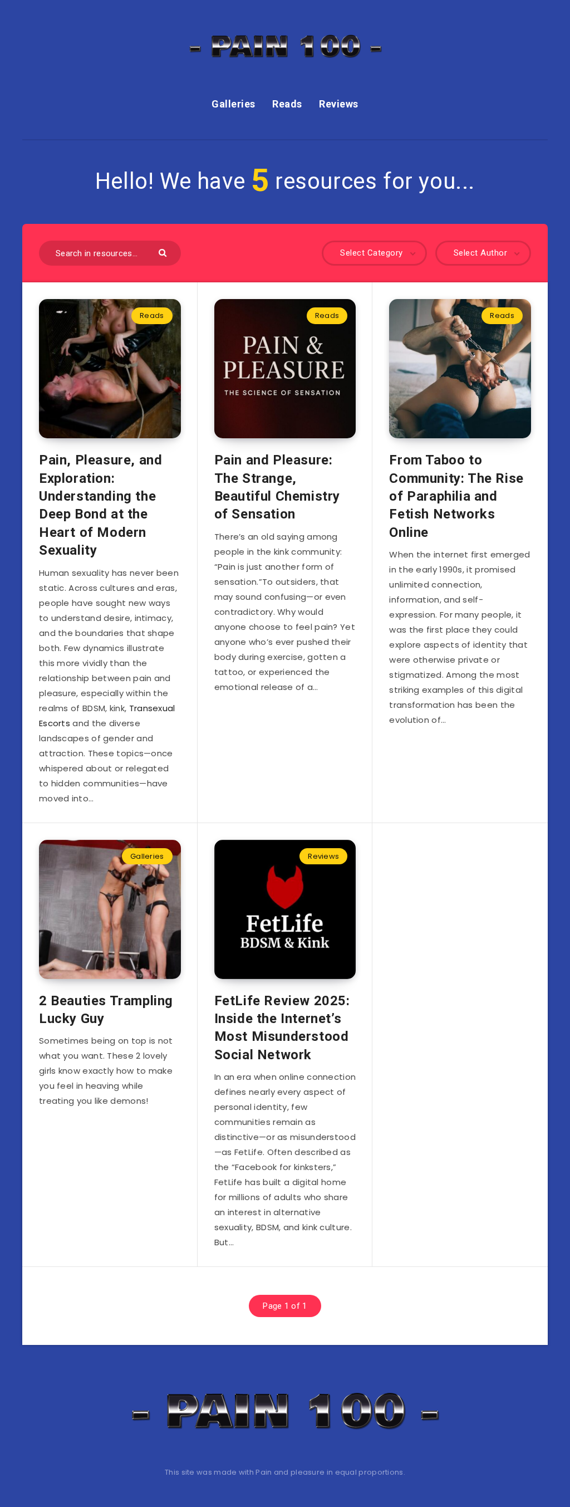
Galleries (233, 104)
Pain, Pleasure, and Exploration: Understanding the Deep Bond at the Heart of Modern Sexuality (100, 505)
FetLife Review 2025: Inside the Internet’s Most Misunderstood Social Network (282, 1028)
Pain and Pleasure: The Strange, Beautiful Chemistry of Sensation (277, 487)
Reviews (338, 104)
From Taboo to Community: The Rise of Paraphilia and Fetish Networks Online (456, 496)
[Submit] (164, 252)
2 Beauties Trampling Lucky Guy (106, 1009)
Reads (287, 104)
